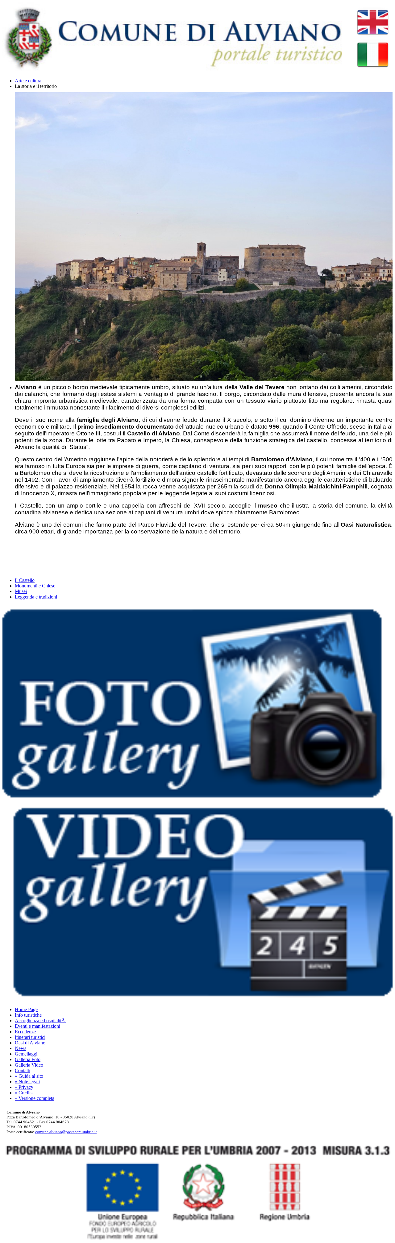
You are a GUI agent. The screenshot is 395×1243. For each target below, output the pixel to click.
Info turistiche (28, 1015)
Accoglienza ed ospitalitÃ (40, 1020)
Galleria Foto (27, 1059)
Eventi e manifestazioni (37, 1026)
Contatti (22, 1070)
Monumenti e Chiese (35, 585)
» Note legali (27, 1081)
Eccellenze (25, 1031)
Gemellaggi (26, 1053)
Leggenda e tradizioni (36, 596)
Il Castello (25, 580)
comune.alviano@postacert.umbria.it (66, 1132)
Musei (21, 591)
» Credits (23, 1092)
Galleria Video (29, 1065)
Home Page (26, 1009)
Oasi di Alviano (30, 1042)
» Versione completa (34, 1098)
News (20, 1048)
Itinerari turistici (30, 1037)
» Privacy (24, 1087)
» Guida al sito (29, 1076)
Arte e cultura (28, 80)
